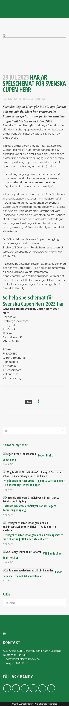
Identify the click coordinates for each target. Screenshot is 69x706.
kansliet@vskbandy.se (26, 659)
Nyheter (23, 98)
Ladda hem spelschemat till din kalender (32, 574)
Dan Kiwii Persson (38, 98)
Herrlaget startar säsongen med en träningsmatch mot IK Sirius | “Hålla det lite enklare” (33, 537)
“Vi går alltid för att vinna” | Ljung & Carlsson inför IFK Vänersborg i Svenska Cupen (34, 483)
